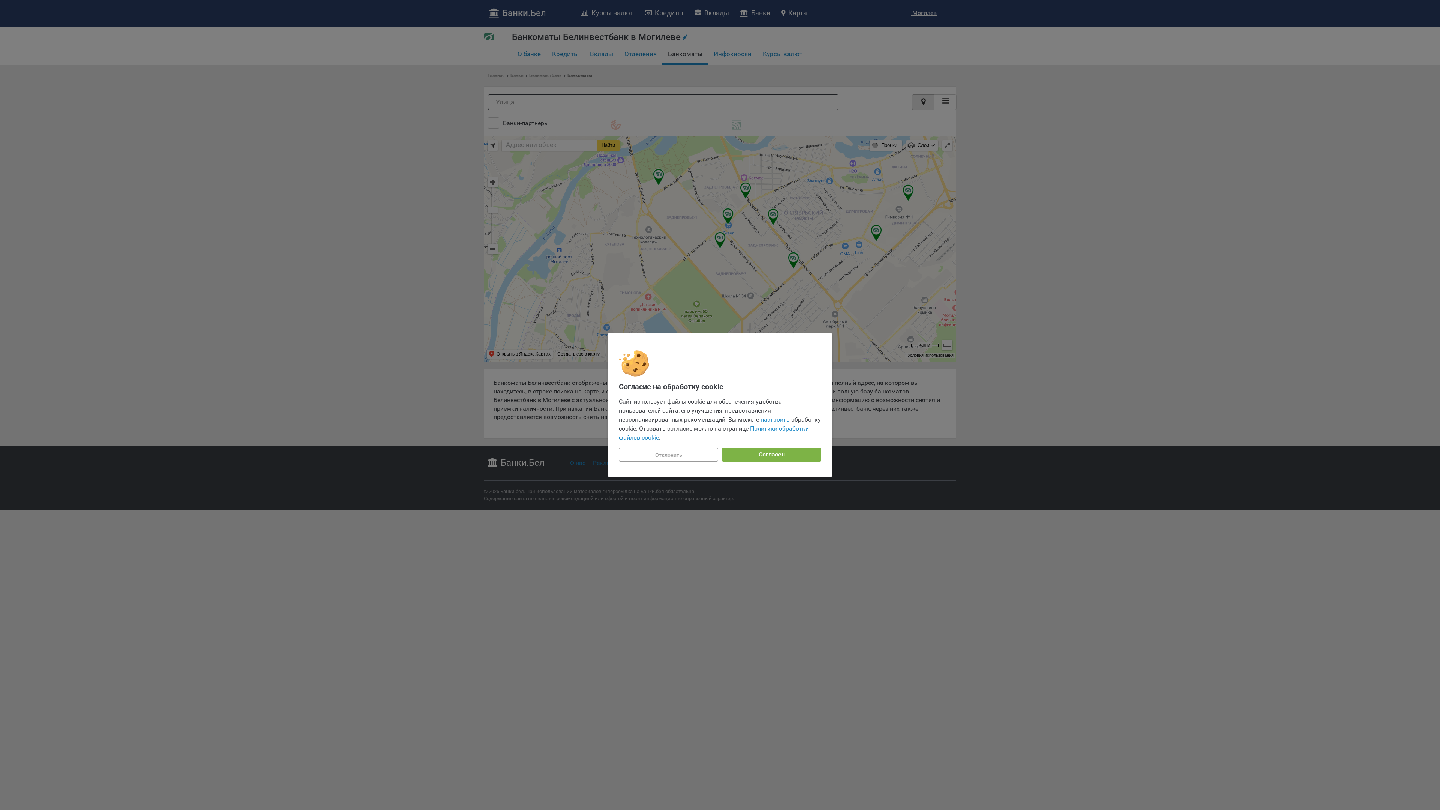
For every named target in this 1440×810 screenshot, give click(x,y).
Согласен (772, 454)
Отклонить (668, 455)
